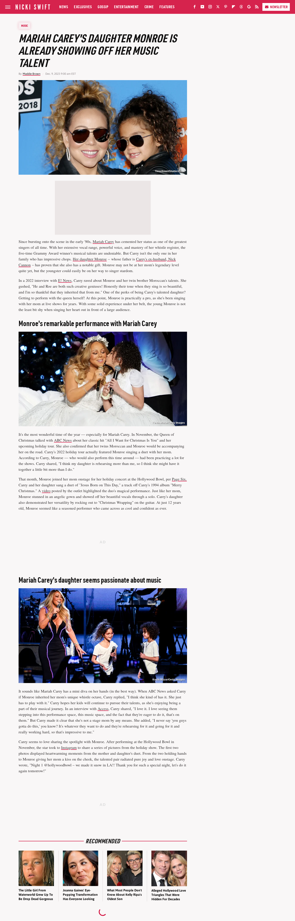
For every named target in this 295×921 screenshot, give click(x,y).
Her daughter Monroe (90, 259)
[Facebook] (194, 7)
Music (24, 26)
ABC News (63, 440)
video (46, 490)
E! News (64, 280)
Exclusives (83, 6)
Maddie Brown (31, 73)
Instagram (69, 747)
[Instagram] (210, 7)
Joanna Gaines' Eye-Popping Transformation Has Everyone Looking (80, 894)
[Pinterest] (226, 7)
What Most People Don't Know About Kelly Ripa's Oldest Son (124, 894)
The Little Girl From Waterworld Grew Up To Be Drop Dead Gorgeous (36, 894)
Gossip (103, 6)
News (63, 6)
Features (166, 6)
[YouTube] (202, 7)
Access (103, 708)
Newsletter (279, 7)
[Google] (249, 7)
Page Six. (179, 479)
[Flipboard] (233, 7)
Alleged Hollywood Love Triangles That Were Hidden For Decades (168, 895)
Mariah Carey (103, 241)
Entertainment (126, 6)
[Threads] (241, 7)
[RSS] (257, 7)
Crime (149, 6)
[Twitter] (218, 7)
